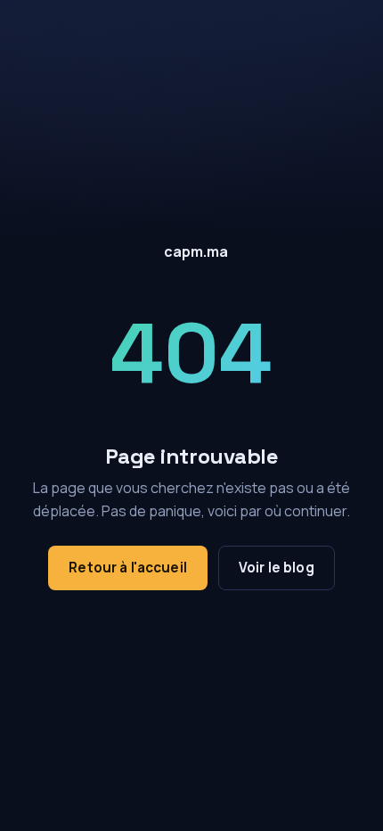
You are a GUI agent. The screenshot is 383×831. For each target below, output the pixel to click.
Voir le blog (276, 567)
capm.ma (196, 251)
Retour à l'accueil (128, 567)
